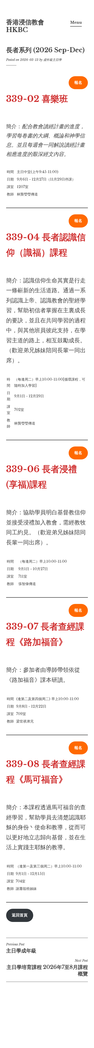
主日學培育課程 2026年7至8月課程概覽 (47, 968)
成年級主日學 (52, 60)
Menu (76, 22)
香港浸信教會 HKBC (25, 26)
